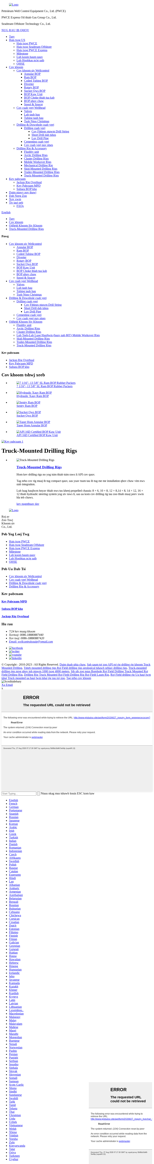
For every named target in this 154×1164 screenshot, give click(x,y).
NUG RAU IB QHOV (15, 30)
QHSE (21, 63)
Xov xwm (15, 199)
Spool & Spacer (33, 104)
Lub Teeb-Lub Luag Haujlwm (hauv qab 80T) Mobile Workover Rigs (58, 335)
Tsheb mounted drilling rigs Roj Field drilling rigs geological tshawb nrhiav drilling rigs (75, 667)
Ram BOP (30, 77)
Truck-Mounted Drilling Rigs (41, 175)
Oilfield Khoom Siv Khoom (25, 225)
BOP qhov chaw (34, 101)
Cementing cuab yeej (36, 141)
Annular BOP (32, 73)
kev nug (21, 503)
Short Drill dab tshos (44, 134)
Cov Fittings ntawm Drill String (50, 131)
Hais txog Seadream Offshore (34, 46)
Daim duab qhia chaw (72, 664)
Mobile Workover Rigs (37, 162)
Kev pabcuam (17, 178)
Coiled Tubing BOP (36, 80)
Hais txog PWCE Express (32, 50)
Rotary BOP (31, 87)
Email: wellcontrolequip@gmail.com (31, 641)
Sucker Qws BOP (34, 90)
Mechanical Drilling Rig (38, 165)
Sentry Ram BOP (27, 405)
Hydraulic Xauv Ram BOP (33, 396)
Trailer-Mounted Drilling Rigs (42, 172)
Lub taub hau (32, 114)
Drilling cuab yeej (34, 128)
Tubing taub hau (33, 117)
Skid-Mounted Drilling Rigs (40, 168)
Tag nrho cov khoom (78, 678)
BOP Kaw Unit (33, 94)
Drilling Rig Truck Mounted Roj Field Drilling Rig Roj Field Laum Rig (66, 674)
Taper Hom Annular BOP (32, 425)
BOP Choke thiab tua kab (39, 97)
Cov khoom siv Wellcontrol (33, 70)
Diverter (29, 84)
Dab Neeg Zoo (18, 195)
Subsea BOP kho (27, 189)
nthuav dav (32, 503)
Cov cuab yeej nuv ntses (38, 145)
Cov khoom (16, 67)
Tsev (12, 36)
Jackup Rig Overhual (29, 182)
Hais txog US (17, 40)
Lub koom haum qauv (30, 57)
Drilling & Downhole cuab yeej (35, 124)
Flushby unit (31, 151)
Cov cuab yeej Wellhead (31, 107)
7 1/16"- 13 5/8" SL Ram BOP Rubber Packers (44, 386)
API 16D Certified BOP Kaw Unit (37, 435)
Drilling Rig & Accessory (32, 148)
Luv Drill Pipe (40, 138)
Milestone (22, 53)
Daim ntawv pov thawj (22, 192)
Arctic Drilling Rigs (36, 155)
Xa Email (7, 684)
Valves (28, 111)
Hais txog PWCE (27, 43)
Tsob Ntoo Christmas (36, 121)
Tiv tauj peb (16, 202)
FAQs (20, 206)
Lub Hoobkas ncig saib (30, 60)
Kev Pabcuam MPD (29, 185)
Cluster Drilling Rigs (36, 158)
